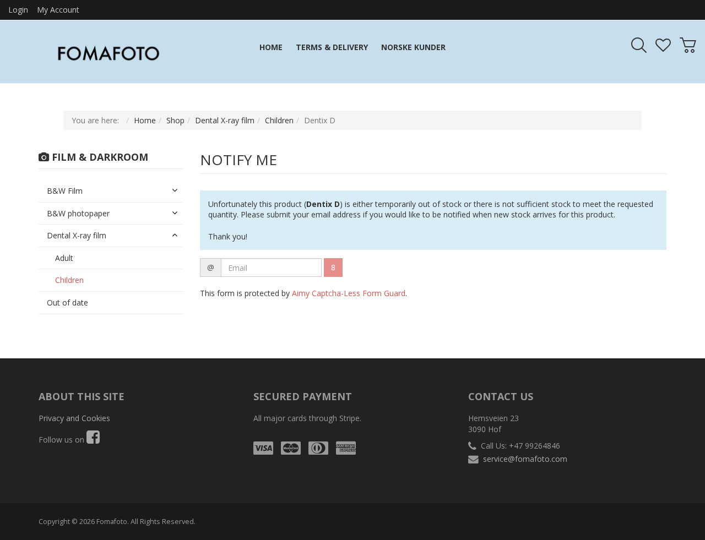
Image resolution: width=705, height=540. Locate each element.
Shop (175, 120)
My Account (58, 9)
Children (279, 120)
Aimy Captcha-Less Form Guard (348, 293)
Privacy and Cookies (74, 418)
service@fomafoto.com (525, 459)
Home (145, 120)
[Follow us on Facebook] (93, 439)
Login (18, 9)
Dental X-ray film (224, 120)
